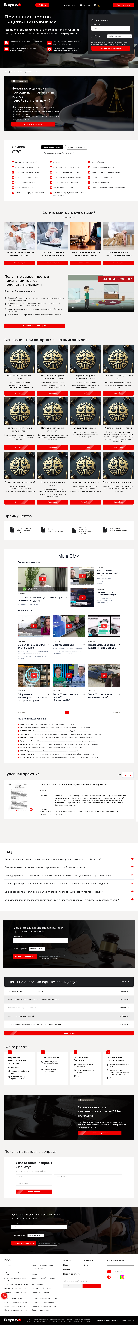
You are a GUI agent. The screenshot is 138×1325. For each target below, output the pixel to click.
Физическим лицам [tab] (52, 147)
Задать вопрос (34, 1192)
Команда (88, 1260)
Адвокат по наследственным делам (106, 172)
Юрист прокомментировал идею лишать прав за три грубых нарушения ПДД (64, 754)
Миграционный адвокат (63, 188)
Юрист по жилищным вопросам (66, 172)
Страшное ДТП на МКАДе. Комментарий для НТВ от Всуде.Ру (40, 599)
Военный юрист (98, 162)
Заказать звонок (123, 5)
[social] (95, 5)
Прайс (66, 1265)
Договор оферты (128, 1320)
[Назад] (125, 775)
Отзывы (67, 1260)
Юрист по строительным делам (65, 182)
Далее (115, 712)
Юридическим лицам (40, 1310)
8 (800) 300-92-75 (72, 5)
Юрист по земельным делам (103, 167)
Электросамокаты (63, 644)
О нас (86, 1265)
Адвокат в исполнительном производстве (108, 188)
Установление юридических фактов (29, 193)
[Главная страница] (12, 5)
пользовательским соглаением (115, 44)
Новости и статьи (72, 1274)
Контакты (68, 1269)
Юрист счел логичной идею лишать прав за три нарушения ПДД (52, 751)
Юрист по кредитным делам (26, 182)
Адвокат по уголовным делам (27, 172)
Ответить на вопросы (33, 124)
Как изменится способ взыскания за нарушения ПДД (52, 724)
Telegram (109, 1277)
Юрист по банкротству (100, 182)
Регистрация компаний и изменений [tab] (59, 153)
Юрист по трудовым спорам (26, 177)
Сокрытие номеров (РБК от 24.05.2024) (32, 646)
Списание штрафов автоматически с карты (106, 593)
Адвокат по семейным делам (27, 167)
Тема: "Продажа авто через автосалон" (100, 696)
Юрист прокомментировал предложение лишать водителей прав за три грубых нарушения (64, 734)
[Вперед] (131, 775)
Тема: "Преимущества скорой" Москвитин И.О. (65, 697)
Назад (22, 712)
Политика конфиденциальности (106, 1320)
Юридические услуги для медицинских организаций (69, 194)
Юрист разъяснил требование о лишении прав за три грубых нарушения (66, 741)
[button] (16, 810)
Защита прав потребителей (26, 162)
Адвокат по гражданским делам (66, 167)
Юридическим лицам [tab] (77, 147)
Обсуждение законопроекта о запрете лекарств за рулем (32, 697)
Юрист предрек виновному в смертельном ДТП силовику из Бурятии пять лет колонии (64, 744)
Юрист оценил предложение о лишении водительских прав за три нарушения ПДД (64, 757)
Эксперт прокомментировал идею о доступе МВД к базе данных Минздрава (63, 731)
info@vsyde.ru (87, 5)
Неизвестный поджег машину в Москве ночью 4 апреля (107, 573)
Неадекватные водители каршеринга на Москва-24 (103, 646)
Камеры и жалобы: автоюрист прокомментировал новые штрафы (66, 737)
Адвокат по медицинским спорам (67, 177)
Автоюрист (57, 162)
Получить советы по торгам (34, 326)
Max (122, 1277)
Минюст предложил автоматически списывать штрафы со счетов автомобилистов (57, 727)
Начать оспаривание (99, 1133)
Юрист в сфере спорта (24, 188)
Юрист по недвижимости (102, 177)
